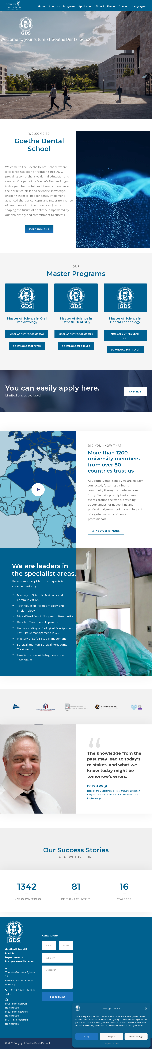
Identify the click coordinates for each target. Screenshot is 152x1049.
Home (42, 6)
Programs (69, 6)
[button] (146, 1008)
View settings (136, 1036)
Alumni (100, 6)
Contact (124, 6)
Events (111, 6)
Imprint (108, 1043)
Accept (86, 1036)
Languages (139, 6)
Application (85, 6)
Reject (111, 1036)
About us (54, 6)
